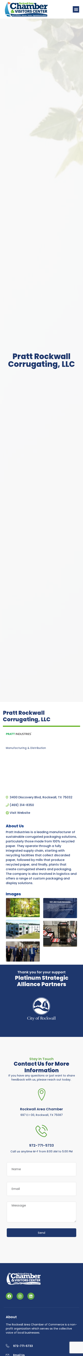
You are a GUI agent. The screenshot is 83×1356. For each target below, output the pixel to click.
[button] (76, 9)
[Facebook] (9, 1296)
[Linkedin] (30, 1296)
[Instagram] (20, 1296)
